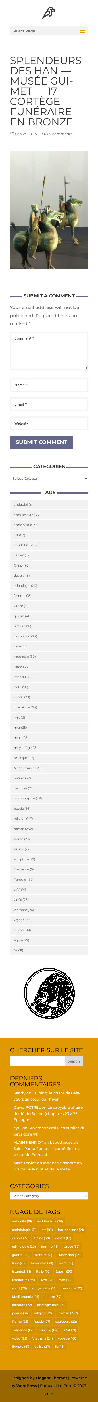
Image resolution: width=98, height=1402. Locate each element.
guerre (22, 616)
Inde (20, 646)
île (18, 950)
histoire (22, 626)
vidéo (21, 900)
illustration (25, 636)
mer (20, 727)
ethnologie (25, 586)
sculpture (24, 859)
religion (23, 818)
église (21, 940)
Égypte (22, 930)
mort (21, 738)
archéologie (26, 525)
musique (24, 758)
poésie (22, 808)
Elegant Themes (51, 1377)
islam (21, 667)
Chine (22, 565)
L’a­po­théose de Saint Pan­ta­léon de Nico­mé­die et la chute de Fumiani (47, 1148)
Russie (22, 849)
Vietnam (24, 910)
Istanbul (23, 677)
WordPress (26, 1385)
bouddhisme (26, 545)
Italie (21, 687)
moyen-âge (26, 748)
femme (22, 596)
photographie (28, 798)
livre (20, 717)
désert (22, 575)
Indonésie (25, 656)
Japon (22, 697)
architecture (27, 515)
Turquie (23, 879)
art (19, 535)
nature (22, 778)
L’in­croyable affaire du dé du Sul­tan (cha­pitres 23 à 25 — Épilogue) (48, 1113)
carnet (22, 555)
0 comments (60, 134)
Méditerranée (27, 768)
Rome (22, 839)
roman (23, 829)
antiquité (24, 504)
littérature (25, 707)
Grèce (22, 606)
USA (20, 890)
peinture (24, 788)
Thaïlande (25, 869)
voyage (23, 920)
